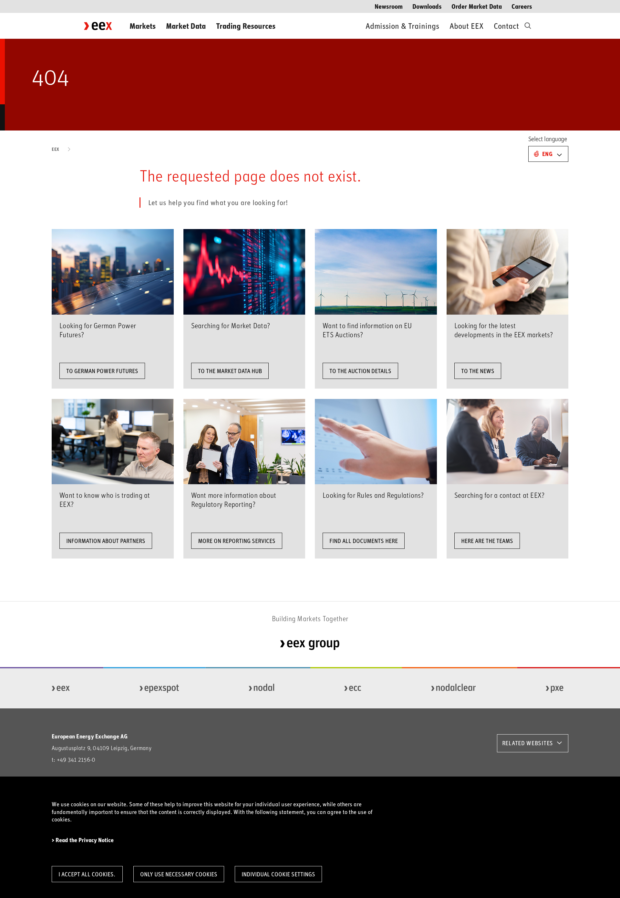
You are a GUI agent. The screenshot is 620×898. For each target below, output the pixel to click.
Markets (142, 25)
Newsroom (389, 6)
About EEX (466, 26)
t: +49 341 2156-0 (73, 759)
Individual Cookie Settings (278, 874)
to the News (477, 371)
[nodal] (261, 688)
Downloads (427, 6)
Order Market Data (476, 6)
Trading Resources (245, 25)
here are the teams (487, 541)
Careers (522, 6)
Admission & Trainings (402, 26)
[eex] (61, 688)
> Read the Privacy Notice (83, 840)
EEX (55, 149)
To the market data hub (230, 371)
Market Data (186, 25)
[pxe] (554, 688)
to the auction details (360, 371)
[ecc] (353, 688)
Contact (506, 26)
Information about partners (105, 541)
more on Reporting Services (236, 541)
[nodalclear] (454, 688)
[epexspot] (159, 688)
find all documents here (363, 541)
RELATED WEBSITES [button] (527, 743)
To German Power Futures (102, 371)
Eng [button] (547, 154)
